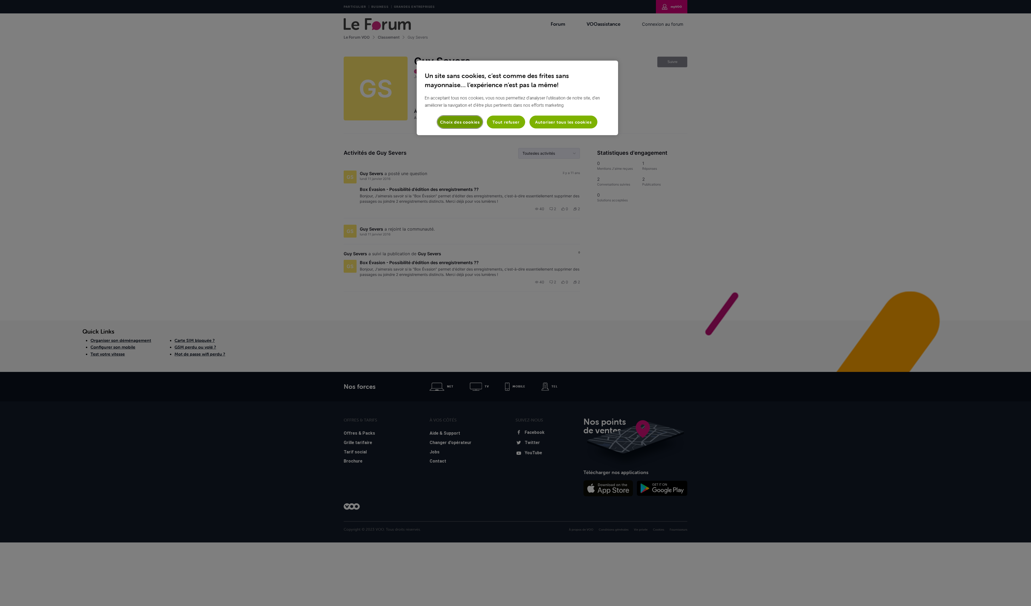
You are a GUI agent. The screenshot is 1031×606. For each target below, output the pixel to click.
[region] (517, 98)
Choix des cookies (460, 122)
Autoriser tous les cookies (563, 122)
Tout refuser (506, 122)
